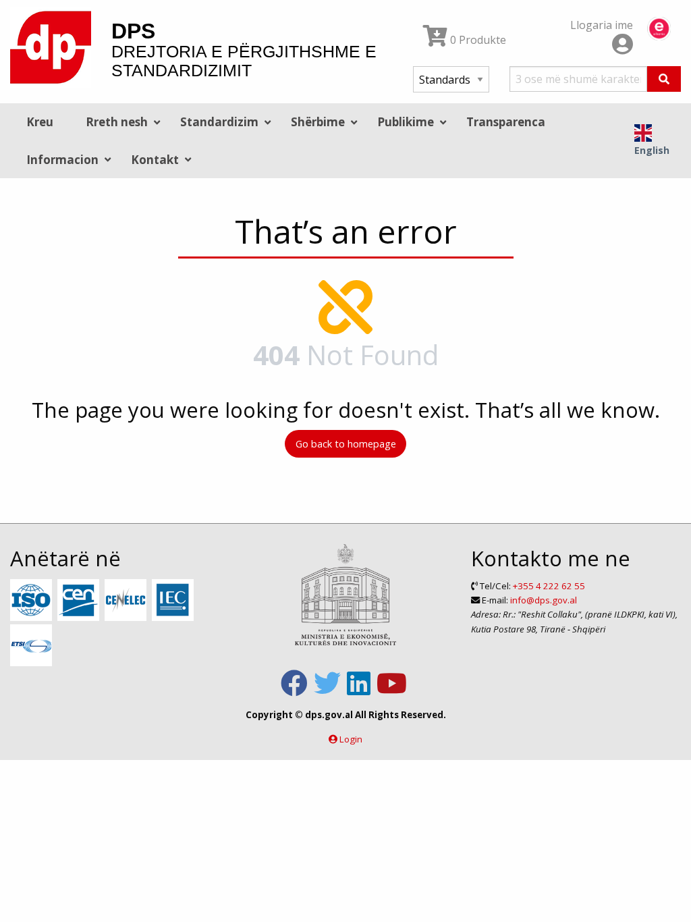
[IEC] (174, 601)
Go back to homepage (346, 443)
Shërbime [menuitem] (318, 122)
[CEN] (80, 601)
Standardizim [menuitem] (219, 122)
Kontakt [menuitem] (155, 159)
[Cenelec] (127, 601)
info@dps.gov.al (543, 600)
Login (350, 739)
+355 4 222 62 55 (549, 586)
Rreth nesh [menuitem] (117, 122)
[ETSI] (32, 646)
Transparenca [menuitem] (505, 122)
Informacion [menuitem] (62, 159)
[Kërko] (664, 79)
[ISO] (32, 601)
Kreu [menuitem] (39, 122)
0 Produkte (476, 39)
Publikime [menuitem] (405, 122)
